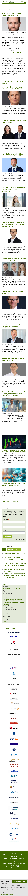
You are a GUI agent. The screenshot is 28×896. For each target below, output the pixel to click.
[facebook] (13, 53)
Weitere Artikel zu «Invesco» (11, 432)
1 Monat (17, 549)
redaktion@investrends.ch (11, 858)
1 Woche (10, 549)
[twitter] (15, 53)
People (11, 9)
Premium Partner (9, 628)
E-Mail (5, 530)
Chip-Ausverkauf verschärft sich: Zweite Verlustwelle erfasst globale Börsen (14, 559)
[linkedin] (8, 53)
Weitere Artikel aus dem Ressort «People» (12, 82)
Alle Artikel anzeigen (9, 427)
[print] (20, 53)
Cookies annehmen (19, 881)
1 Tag (4, 549)
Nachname (6, 525)
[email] (17, 53)
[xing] (10, 53)
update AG (15, 867)
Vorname (6, 520)
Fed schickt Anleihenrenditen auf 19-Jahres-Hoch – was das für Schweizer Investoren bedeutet (14, 575)
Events (4, 584)
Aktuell (4, 9)
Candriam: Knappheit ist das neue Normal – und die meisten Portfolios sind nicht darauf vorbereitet (15, 565)
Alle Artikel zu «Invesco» (10, 501)
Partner (6, 663)
